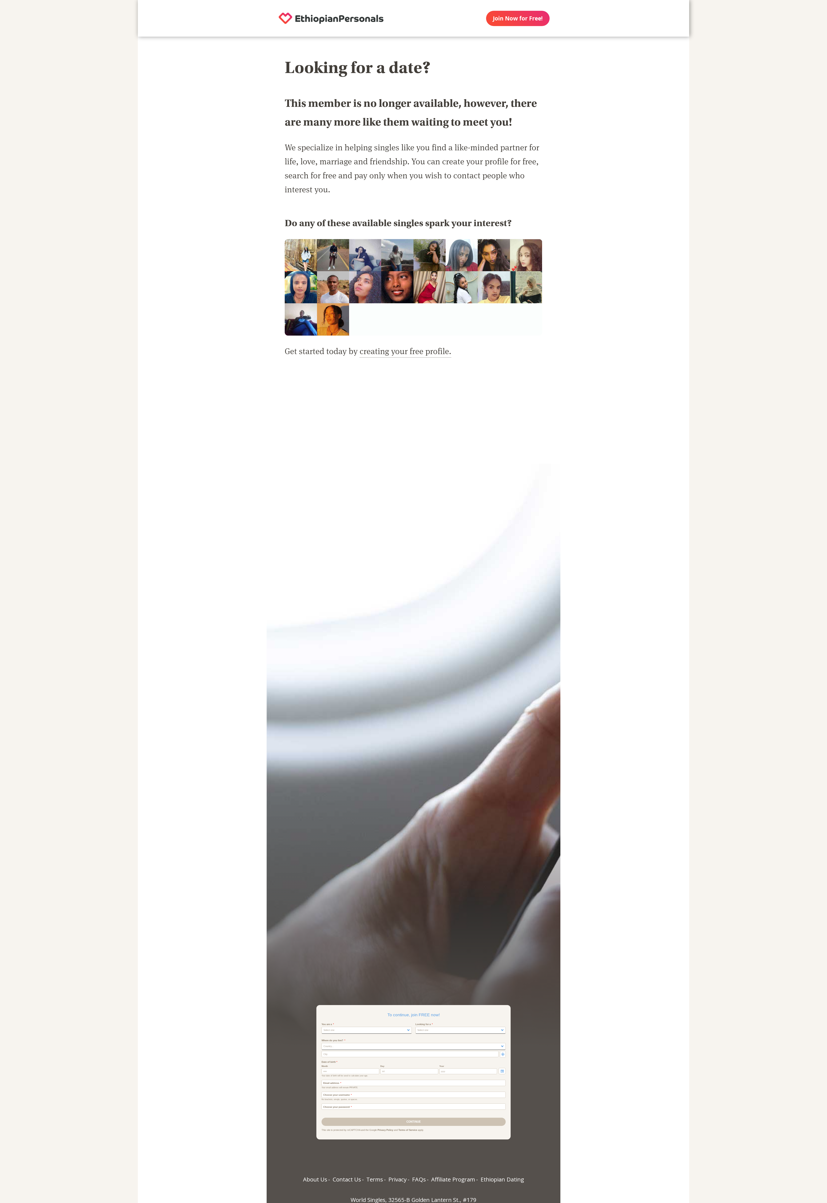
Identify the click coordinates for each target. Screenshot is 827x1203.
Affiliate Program (453, 1179)
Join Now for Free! (518, 18)
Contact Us (347, 1179)
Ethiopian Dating (502, 1179)
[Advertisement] (413, 415)
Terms (374, 1179)
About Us (315, 1179)
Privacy (397, 1179)
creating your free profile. (405, 350)
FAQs (419, 1179)
